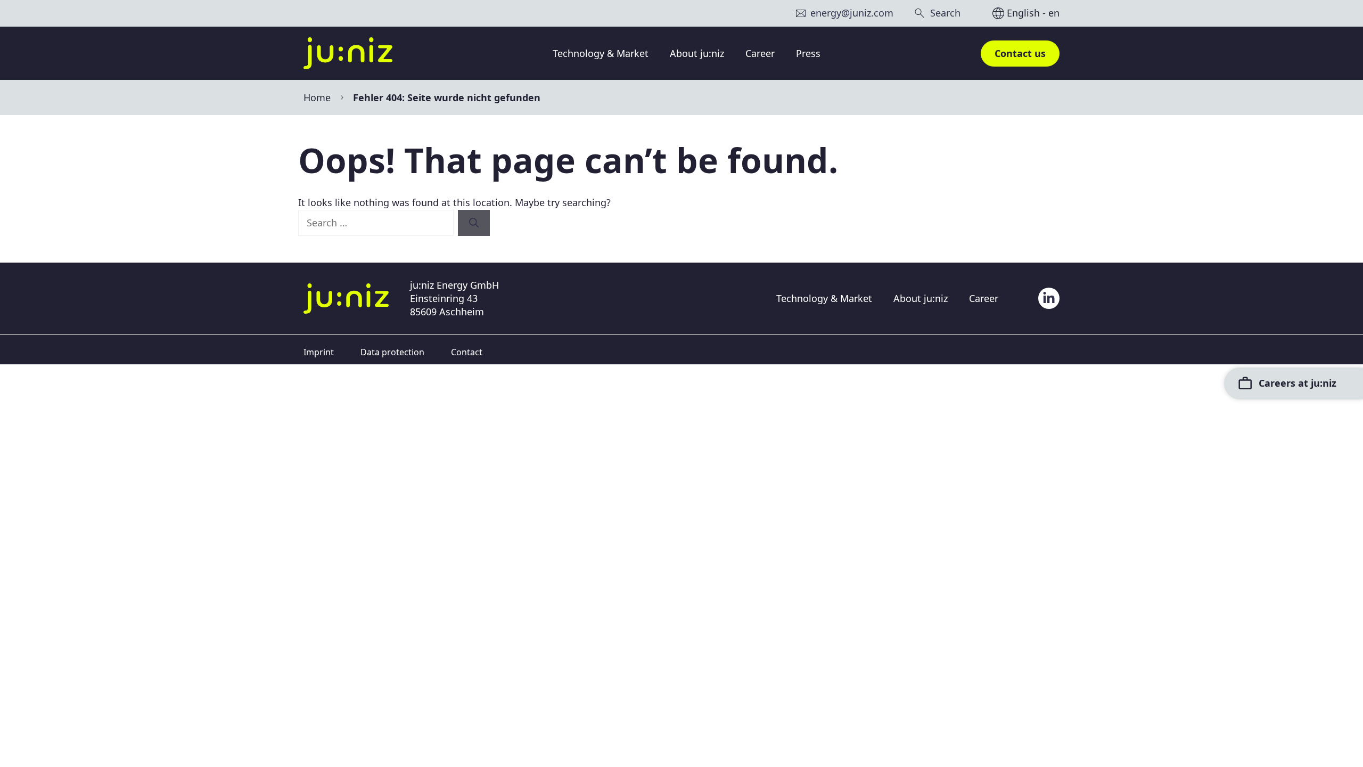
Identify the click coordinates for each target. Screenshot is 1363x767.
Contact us (1020, 53)
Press (808, 53)
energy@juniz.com (851, 12)
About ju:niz (697, 53)
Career (760, 53)
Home (317, 97)
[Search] (474, 223)
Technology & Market (600, 53)
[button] (23, 743)
